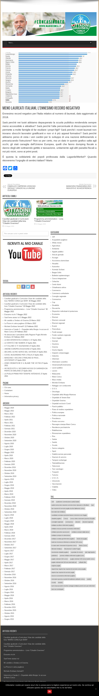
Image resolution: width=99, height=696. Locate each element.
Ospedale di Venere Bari (61, 398)
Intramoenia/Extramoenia (61, 365)
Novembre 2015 (10, 610)
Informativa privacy (11, 396)
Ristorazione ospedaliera (61, 433)
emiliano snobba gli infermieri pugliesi (63, 539)
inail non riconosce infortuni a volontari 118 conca (67, 542)
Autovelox (56, 267)
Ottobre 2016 (9, 580)
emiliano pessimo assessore (60, 532)
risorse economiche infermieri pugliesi (63, 576)
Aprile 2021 (8, 420)
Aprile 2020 (8, 455)
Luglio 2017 (8, 554)
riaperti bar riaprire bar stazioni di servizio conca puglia (69, 569)
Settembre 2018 (10, 512)
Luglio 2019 (8, 482)
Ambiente (55, 249)
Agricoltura (56, 246)
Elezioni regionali (58, 323)
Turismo (55, 475)
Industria (55, 356)
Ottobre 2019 (9, 473)
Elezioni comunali (58, 320)
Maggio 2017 (9, 560)
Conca (66, 518)
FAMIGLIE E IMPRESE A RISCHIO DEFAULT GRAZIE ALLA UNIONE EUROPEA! (22, 187)
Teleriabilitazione (58, 463)
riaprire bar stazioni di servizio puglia (63, 572)
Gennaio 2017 (9, 572)
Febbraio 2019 (9, 497)
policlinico (54, 555)
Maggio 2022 (9, 411)
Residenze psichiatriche (61, 427)
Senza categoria (58, 448)
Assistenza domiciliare (60, 261)
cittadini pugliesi (56, 518)
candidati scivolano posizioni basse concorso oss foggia (69, 515)
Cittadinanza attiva (59, 287)
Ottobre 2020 (9, 438)
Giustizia (55, 344)
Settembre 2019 (10, 476)
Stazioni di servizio (59, 457)
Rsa (53, 436)
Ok (49, 692)
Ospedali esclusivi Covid (61, 404)
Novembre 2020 (10, 435)
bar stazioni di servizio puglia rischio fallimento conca (68, 508)
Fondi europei (57, 332)
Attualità (55, 264)
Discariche (56, 308)
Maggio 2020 (9, 452)
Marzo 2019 (8, 494)
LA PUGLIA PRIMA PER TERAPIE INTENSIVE (22, 374)
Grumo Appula (57, 350)
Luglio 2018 (8, 518)
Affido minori (56, 243)
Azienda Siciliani (58, 270)
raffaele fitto (82, 562)
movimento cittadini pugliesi (60, 552)
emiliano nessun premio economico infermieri (66, 528)
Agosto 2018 (9, 515)
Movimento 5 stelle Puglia (72, 549)
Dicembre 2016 (10, 574)
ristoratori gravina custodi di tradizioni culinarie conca (68, 579)
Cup (53, 302)
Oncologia (56, 392)
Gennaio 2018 (9, 536)
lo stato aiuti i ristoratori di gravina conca (64, 545)
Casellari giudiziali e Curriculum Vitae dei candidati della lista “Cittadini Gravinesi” (15, 221)
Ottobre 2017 (9, 545)
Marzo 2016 (8, 601)
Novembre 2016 (10, 577)
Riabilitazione (57, 430)
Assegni (55, 258)
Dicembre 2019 (10, 467)
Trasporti (55, 472)
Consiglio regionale (59, 296)
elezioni (77, 522)
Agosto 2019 (9, 479)
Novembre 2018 (10, 506)
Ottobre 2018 (9, 509)
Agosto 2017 (9, 551)
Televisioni (56, 466)
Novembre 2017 (10, 542)
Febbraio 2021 (9, 426)
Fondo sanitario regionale (61, 335)
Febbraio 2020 (9, 461)
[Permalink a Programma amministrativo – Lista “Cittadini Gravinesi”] (49, 216)
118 (53, 237)
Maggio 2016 (9, 595)
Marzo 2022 (8, 414)
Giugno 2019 (9, 485)
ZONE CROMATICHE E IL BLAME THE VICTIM (22, 363)
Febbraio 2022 (9, 417)
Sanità (54, 442)
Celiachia (55, 281)
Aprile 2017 (8, 563)
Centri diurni (56, 284)
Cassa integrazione (59, 278)
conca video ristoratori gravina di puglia (82, 518)
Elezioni (55, 317)
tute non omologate (57, 589)
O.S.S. (54, 389)
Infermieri (55, 359)
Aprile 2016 (8, 598)
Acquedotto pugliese (59, 240)
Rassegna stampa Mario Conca (64, 424)
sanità (89, 579)
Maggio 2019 (9, 488)
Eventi (54, 326)
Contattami (8, 390)
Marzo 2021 (8, 423)
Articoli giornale (58, 255)
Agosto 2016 (9, 586)
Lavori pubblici (57, 368)
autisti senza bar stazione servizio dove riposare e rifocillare (70, 505)
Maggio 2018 (9, 524)
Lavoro (54, 371)
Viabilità (55, 487)
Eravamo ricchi (10, 314)
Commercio (56, 290)
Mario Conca (56, 377)
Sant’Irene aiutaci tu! (12, 317)
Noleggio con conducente (61, 386)
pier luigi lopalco (90, 552)
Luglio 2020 (8, 446)
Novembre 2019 (10, 470)
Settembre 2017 (10, 548)
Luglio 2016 (8, 589)
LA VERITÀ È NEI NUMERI (14, 343)
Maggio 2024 (9, 408)
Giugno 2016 (9, 592)
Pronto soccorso (58, 421)
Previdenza (56, 418)
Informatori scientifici (60, 362)
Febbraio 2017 (9, 569)
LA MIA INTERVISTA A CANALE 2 (17, 340)
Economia (56, 314)
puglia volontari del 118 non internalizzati (64, 562)
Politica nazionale (58, 415)
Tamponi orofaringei (59, 460)
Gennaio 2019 (9, 500)
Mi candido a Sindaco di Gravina (16, 320)
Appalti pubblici (57, 252)
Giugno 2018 (9, 521)
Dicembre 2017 (10, 539)
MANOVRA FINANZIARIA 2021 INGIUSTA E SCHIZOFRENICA (78, 186)
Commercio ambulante (60, 293)
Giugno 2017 (9, 557)
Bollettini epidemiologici (61, 275)
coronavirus (69, 522)
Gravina (55, 347)
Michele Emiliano (58, 383)
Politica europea (58, 412)
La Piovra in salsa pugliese (14, 323)
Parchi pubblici (57, 406)
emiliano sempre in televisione (61, 535)
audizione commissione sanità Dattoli (67, 501)
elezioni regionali (87, 522)
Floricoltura (56, 329)
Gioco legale (56, 338)
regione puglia (56, 565)
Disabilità (55, 305)
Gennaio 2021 (9, 429)
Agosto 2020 (9, 443)
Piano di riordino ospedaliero (62, 409)
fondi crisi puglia (82, 539)
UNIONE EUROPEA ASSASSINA (17, 349)
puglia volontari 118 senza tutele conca (82, 559)
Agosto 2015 (9, 616)
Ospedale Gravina (58, 401)
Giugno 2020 (9, 449)
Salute (54, 439)
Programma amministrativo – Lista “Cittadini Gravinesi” (48, 220)
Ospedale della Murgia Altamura (64, 395)
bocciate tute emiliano (58, 512)
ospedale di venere (77, 552)
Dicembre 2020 (10, 432)
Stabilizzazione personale (61, 454)
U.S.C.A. (55, 478)
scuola (54, 582)
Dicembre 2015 (10, 607)
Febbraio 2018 (9, 533)
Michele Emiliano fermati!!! (14, 326)
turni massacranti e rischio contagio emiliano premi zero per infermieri (73, 586)
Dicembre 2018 (10, 503)
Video (54, 490)
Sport (54, 451)
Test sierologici (57, 469)
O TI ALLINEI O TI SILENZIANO (16, 346)
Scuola (54, 445)
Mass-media (56, 380)
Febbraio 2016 (9, 604)
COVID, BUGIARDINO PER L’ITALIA (18, 355)
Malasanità (56, 374)
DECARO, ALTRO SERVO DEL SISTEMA (20, 352)
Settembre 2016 (10, 583)
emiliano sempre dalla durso (80, 532)
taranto (60, 582)
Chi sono (7, 387)
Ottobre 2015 (9, 613)
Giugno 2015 (9, 619)
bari (92, 505)
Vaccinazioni (56, 484)
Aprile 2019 (8, 491)
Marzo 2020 (8, 458)
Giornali (55, 341)
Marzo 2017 (8, 566)
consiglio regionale (57, 522)
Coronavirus (56, 299)
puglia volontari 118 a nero (60, 559)
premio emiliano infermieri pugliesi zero (72, 555)
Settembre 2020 (10, 441)
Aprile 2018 (8, 527)
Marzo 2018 (8, 530)
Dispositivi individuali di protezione (65, 311)
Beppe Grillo (56, 273)
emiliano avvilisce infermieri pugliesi (62, 525)
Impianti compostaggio (60, 353)
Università (56, 481)
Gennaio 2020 (9, 464)
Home (6, 393)
